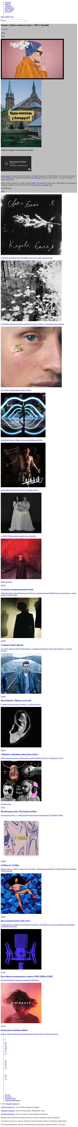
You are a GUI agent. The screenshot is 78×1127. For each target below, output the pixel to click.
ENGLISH (8, 11)
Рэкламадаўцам (10, 1098)
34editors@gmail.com (8, 1111)
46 (5, 1043)
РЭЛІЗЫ (8, 2)
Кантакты (8, 1097)
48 (5, 1046)
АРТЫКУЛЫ (9, 8)
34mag (3, 33)
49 (5, 1048)
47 (5, 1045)
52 (5, 1054)
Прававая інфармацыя (12, 1100)
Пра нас (7, 1095)
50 (5, 1050)
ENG (12, 17)
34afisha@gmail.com (7, 1107)
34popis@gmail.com (12, 1104)
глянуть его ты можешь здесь (42, 185)
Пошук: (3, 20)
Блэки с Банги (6, 176)
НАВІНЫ (8, 6)
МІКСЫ (7, 4)
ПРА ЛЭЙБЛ (9, 10)
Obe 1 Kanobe (35, 178)
